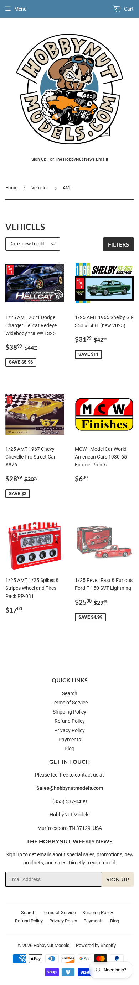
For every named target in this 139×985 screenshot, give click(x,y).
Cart (128, 9)
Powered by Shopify (96, 945)
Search (69, 693)
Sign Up (117, 879)
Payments (69, 739)
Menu (20, 9)
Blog (69, 748)
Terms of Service (70, 702)
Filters (118, 244)
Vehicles (40, 187)
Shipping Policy (69, 712)
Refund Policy (70, 721)
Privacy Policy (69, 730)
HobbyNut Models (52, 945)
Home (11, 187)
